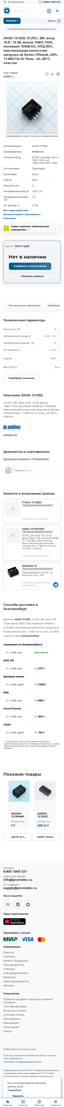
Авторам (8, 985)
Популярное (11, 1027)
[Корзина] (57, 10)
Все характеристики (15, 210)
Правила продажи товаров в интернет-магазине (28, 1001)
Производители (13, 965)
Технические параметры (25, 305)
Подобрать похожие (21, 378)
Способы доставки (15, 1006)
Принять (18, 1096)
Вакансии (9, 977)
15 (54, 343)
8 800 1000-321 (15, 871)
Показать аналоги (32, 276)
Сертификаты (12, 1019)
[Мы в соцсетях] (7, 904)
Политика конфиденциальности (22, 1061)
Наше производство (16, 981)
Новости (8, 952)
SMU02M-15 (37, 567)
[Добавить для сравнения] (52, 74)
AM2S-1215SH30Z (37, 530)
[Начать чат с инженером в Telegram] (56, 585)
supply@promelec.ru (20, 888)
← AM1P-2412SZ (18, 837)
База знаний (11, 1023)
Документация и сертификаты (21, 214)
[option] (32, 108)
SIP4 (53, 358)
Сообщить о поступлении (30, 266)
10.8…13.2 (50, 336)
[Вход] (49, 11)
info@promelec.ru (17, 880)
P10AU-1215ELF (37, 504)
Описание (9, 218)
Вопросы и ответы (15, 1011)
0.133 (52, 350)
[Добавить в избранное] (47, 74)
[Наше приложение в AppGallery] (14, 922)
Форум (7, 1031)
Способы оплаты (13, 1015)
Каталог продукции (15, 961)
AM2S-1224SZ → (47, 837)
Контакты (9, 957)
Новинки (9, 969)
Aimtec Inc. (38, 152)
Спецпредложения (15, 973)
